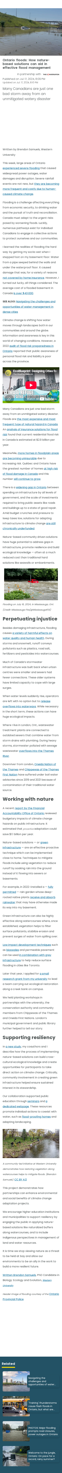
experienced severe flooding (21, 168)
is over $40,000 (23, 293)
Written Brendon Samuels (19, 1275)
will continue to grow (27, 479)
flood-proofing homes (36, 1117)
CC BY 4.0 (20, 1179)
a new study (13, 1046)
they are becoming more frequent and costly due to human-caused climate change (31, 189)
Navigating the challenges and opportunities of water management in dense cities (29, 307)
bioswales (12, 950)
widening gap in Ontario (31, 487)
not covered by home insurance (23, 278)
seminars (33, 1101)
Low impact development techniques (27, 945)
